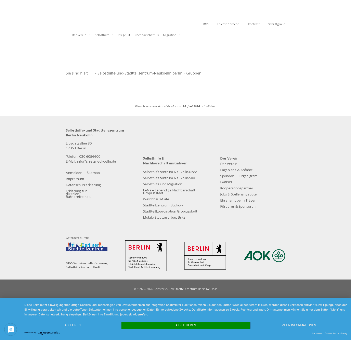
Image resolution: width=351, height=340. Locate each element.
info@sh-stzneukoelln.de (96, 161)
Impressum (75, 179)
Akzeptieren (186, 325)
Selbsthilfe (102, 35)
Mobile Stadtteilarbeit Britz (164, 218)
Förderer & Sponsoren (238, 207)
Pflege (122, 35)
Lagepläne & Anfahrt (236, 170)
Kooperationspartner (236, 188)
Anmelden (74, 173)
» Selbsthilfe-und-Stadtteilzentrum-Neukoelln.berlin (138, 73)
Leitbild (226, 182)
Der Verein (79, 35)
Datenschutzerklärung (83, 185)
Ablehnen (73, 325)
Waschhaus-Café (156, 199)
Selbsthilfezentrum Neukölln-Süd (169, 178)
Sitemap (93, 173)
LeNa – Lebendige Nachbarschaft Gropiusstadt (169, 192)
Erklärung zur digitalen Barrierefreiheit (78, 194)
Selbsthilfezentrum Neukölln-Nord (170, 172)
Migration (169, 35)
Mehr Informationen (299, 325)
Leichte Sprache (228, 24)
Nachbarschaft (144, 35)
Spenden (227, 176)
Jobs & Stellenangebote (238, 194)
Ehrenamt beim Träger (238, 201)
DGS (205, 24)
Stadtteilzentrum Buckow (163, 205)
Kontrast (253, 24)
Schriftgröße (276, 24)
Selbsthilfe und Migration (162, 184)
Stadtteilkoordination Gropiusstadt (170, 212)
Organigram (248, 176)
